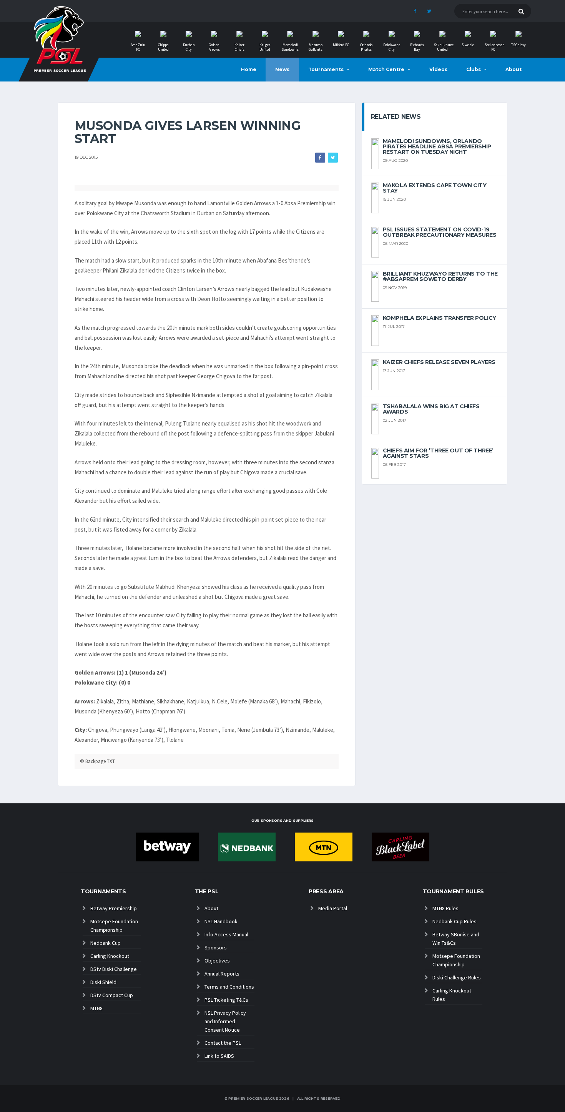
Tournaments (326, 69)
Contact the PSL (222, 1042)
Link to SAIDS (219, 1055)
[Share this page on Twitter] (333, 158)
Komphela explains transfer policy (439, 317)
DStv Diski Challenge (113, 969)
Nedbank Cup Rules (454, 921)
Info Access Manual (226, 934)
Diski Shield (103, 982)
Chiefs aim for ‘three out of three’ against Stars (438, 453)
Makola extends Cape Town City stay (435, 188)
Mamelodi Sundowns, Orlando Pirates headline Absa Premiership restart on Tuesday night (437, 146)
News (282, 69)
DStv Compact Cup (111, 995)
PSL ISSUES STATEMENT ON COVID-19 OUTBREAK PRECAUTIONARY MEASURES (440, 232)
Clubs (473, 69)
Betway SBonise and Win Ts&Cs (455, 938)
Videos (438, 69)
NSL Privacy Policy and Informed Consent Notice (225, 1021)
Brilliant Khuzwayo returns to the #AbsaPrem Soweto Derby (440, 276)
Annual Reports (221, 973)
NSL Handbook (221, 921)
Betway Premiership (113, 908)
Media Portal (332, 908)
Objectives (217, 960)
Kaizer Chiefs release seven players (439, 362)
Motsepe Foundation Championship (114, 925)
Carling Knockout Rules (451, 994)
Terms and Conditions (229, 986)
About (513, 69)
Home (248, 69)
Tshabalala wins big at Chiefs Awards (431, 409)
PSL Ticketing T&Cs (226, 999)
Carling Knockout (109, 955)
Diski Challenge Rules (456, 977)
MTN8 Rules (445, 908)
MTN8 (96, 1008)
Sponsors (215, 947)
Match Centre (386, 69)
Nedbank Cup (105, 942)
